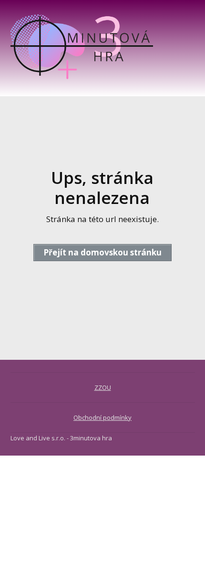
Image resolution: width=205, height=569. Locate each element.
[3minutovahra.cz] (82, 48)
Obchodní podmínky (102, 417)
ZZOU (102, 387)
